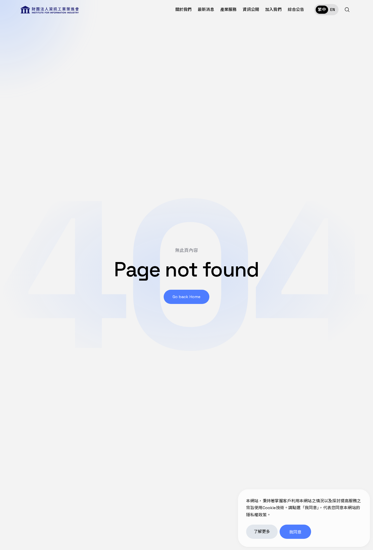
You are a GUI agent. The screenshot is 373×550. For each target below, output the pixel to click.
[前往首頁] (49, 10)
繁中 (322, 9)
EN (332, 9)
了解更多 (262, 531)
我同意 (295, 532)
